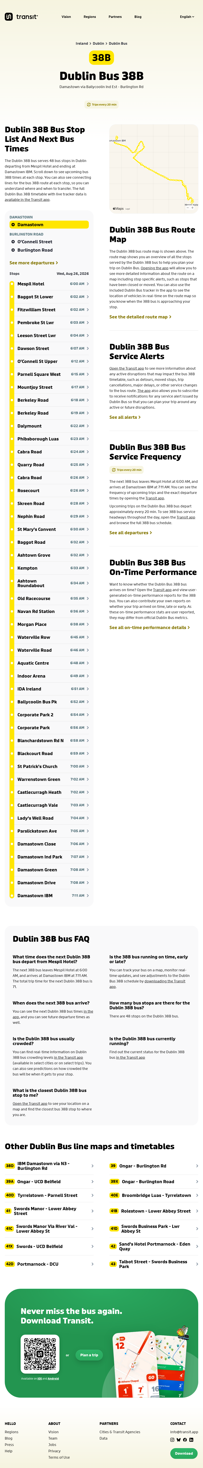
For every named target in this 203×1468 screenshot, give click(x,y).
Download (184, 1453)
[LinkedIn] (191, 1440)
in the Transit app (68, 1057)
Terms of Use (59, 1457)
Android (53, 1378)
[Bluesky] (179, 1440)
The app (144, 390)
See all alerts (123, 417)
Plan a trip (89, 1355)
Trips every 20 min (104, 104)
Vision (66, 17)
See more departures (32, 262)
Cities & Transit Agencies (120, 1432)
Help (8, 1451)
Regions (90, 17)
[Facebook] (185, 1440)
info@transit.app (184, 1432)
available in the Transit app (27, 199)
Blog (138, 17)
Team (52, 1438)
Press (9, 1444)
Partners (115, 17)
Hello (10, 1423)
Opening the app (155, 268)
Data (103, 1438)
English (185, 17)
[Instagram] (172, 1440)
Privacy (54, 1451)
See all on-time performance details (147, 627)
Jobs (52, 1444)
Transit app (155, 498)
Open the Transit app (126, 368)
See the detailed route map (138, 316)
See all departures (128, 532)
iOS (39, 1378)
